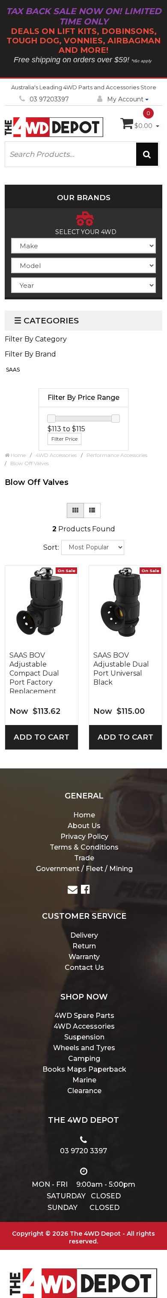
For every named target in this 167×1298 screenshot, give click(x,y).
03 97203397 (49, 99)
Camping (84, 1058)
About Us (84, 826)
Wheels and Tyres (84, 1048)
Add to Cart (41, 737)
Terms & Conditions (84, 847)
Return (84, 946)
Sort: (51, 547)
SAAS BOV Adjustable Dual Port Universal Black (121, 668)
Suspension (84, 1037)
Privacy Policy (84, 836)
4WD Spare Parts (84, 1016)
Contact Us (84, 967)
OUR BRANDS (83, 197)
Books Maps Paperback (84, 1069)
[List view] (92, 510)
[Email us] (73, 891)
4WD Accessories (84, 1026)
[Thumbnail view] (75, 510)
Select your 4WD (85, 232)
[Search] (147, 154)
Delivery (84, 935)
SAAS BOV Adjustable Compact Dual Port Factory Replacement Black (34, 672)
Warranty (84, 957)
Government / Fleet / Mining (84, 869)
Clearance (84, 1091)
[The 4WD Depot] (83, 1272)
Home (84, 815)
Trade (84, 858)
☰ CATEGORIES (46, 321)
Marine (84, 1080)
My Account (125, 99)
